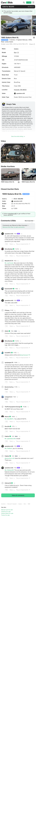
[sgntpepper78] (2, 362)
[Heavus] (2, 416)
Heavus (7, 416)
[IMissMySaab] (2, 249)
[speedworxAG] (15, 93)
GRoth (15, 199)
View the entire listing (17, 136)
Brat (15, 52)
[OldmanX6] (2, 483)
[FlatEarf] (2, 436)
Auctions (3, 504)
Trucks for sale (5, 515)
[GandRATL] (2, 352)
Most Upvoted (29, 220)
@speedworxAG (10, 458)
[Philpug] (2, 310)
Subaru (16, 49)
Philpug (7, 310)
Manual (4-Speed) (11, 504)
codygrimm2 (8, 397)
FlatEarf (7, 436)
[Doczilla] (2, 426)
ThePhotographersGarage (12, 406)
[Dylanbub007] (2, 288)
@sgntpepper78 (25, 355)
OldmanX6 (8, 483)
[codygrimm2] (2, 396)
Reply (11, 244)
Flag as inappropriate (22, 244)
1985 (29, 504)
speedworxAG (20, 93)
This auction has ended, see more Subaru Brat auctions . (18, 11)
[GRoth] (12, 199)
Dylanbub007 (9, 288)
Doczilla (7, 426)
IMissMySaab (9, 249)
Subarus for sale (5, 511)
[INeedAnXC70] (2, 260)
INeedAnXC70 (9, 260)
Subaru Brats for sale (7, 513)
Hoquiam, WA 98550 (20, 89)
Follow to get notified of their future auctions (17, 214)
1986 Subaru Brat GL (7, 182)
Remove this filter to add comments (14, 227)
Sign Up (29, 2)
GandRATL (8, 352)
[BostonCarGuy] (2, 387)
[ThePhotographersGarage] (2, 406)
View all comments (18, 495)
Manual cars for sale (7, 509)
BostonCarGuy (9, 387)
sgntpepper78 (9, 362)
